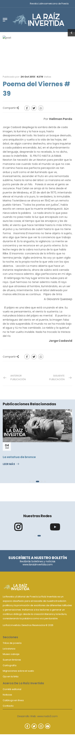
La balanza (9, 648)
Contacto (8, 706)
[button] (30, 481)
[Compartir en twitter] (34, 108)
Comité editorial (12, 689)
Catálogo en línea (13, 700)
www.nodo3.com (47, 716)
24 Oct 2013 (28, 76)
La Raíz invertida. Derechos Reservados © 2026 (28, 625)
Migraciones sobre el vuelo (18, 671)
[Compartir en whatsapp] (41, 108)
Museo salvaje (11, 654)
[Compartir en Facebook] (27, 108)
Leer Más (9, 464)
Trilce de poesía (12, 643)
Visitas (44, 76)
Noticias (7, 694)
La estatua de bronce (19, 457)
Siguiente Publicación (57, 377)
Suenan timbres (12, 659)
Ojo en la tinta (10, 676)
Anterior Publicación (18, 377)
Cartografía (9, 665)
